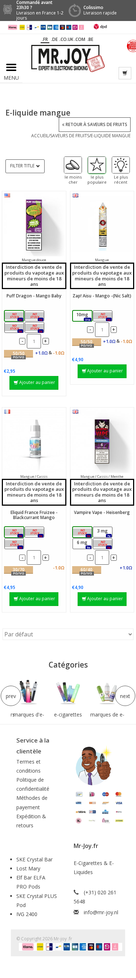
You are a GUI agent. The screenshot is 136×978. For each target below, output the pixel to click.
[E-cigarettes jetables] (68, 692)
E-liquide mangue (111, 136)
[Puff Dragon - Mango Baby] (34, 224)
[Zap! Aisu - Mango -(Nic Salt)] (102, 224)
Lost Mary (28, 868)
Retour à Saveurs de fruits (96, 124)
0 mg (15, 533)
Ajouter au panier (37, 382)
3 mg (36, 533)
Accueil (40, 136)
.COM (79, 39)
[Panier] (125, 73)
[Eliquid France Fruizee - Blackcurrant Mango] (34, 441)
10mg (83, 316)
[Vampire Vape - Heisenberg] (102, 441)
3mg (15, 316)
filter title (22, 166)
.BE (90, 39)
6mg (36, 316)
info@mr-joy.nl (101, 912)
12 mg (103, 544)
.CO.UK (66, 39)
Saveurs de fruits (69, 136)
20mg (103, 316)
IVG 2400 (26, 914)
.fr (45, 39)
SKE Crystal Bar (34, 859)
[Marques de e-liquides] (107, 692)
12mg (15, 328)
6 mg (15, 544)
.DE (54, 39)
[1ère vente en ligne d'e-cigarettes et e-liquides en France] (67, 57)
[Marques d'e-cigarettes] (28, 692)
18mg (36, 328)
